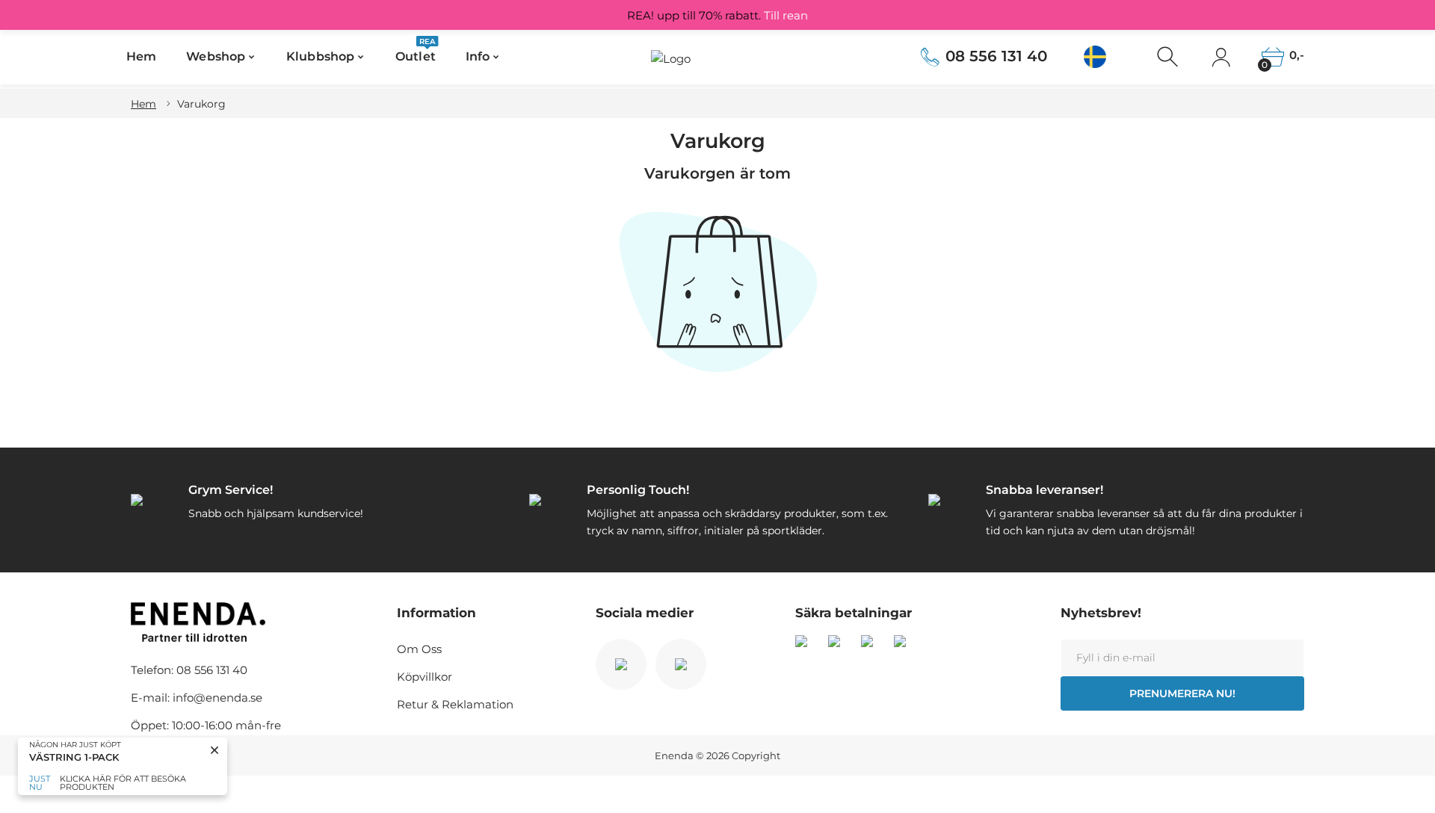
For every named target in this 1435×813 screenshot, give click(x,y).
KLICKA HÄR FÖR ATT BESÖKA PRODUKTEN (123, 782)
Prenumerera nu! (1182, 693)
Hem (141, 56)
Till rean (786, 15)
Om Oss (419, 649)
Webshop (215, 56)
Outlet (415, 52)
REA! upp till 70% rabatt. (717, 15)
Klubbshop (320, 56)
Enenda (674, 755)
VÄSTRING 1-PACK (74, 757)
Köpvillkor (424, 677)
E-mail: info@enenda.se (196, 697)
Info (478, 56)
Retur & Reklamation (455, 704)
